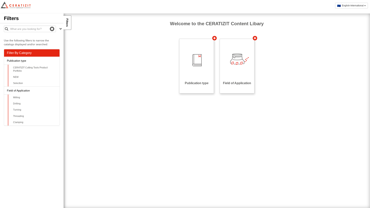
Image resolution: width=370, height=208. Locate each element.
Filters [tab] (67, 22)
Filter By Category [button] (19, 53)
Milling (16, 97)
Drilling (17, 103)
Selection (18, 83)
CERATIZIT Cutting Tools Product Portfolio (30, 69)
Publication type (16, 60)
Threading (18, 116)
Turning (17, 109)
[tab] (32, 53)
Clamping (18, 122)
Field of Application (18, 90)
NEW (15, 77)
